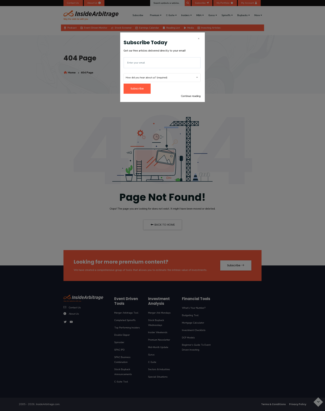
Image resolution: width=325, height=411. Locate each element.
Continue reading (191, 96)
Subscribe (137, 89)
